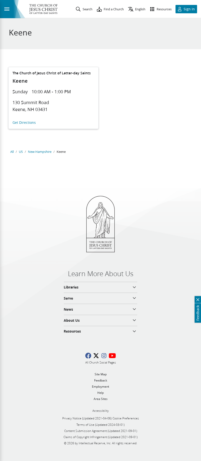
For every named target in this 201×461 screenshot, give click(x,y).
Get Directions (24, 123)
